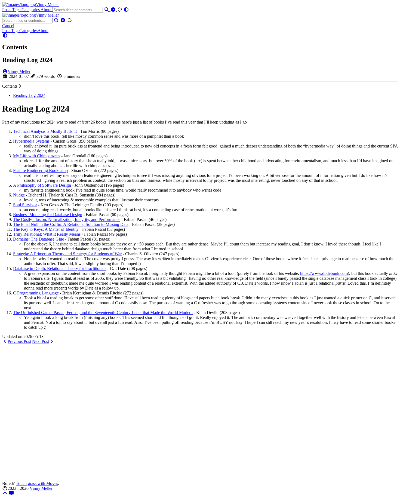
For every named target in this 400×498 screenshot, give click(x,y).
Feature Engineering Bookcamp (40, 170)
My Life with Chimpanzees (36, 155)
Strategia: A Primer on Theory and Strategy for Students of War (67, 253)
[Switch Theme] (126, 9)
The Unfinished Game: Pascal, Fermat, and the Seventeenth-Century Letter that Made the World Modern (103, 312)
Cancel (8, 25)
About (47, 9)
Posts (7, 9)
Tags (16, 9)
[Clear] (113, 9)
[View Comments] (11, 493)
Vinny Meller (47, 4)
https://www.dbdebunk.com (324, 273)
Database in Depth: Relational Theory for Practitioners (59, 268)
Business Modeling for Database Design (47, 214)
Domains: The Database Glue (38, 239)
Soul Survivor (25, 204)
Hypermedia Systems (31, 141)
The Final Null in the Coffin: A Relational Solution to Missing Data (70, 224)
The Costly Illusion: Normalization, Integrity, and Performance (66, 219)
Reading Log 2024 (29, 95)
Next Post (40, 341)
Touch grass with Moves (37, 483)
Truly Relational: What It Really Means (47, 234)
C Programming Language (36, 293)
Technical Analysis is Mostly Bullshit (45, 131)
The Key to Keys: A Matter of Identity (46, 229)
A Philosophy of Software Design (42, 185)
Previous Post (19, 341)
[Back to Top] (5, 493)
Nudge (19, 195)
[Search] (107, 9)
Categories (31, 9)
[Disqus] (200, 412)
